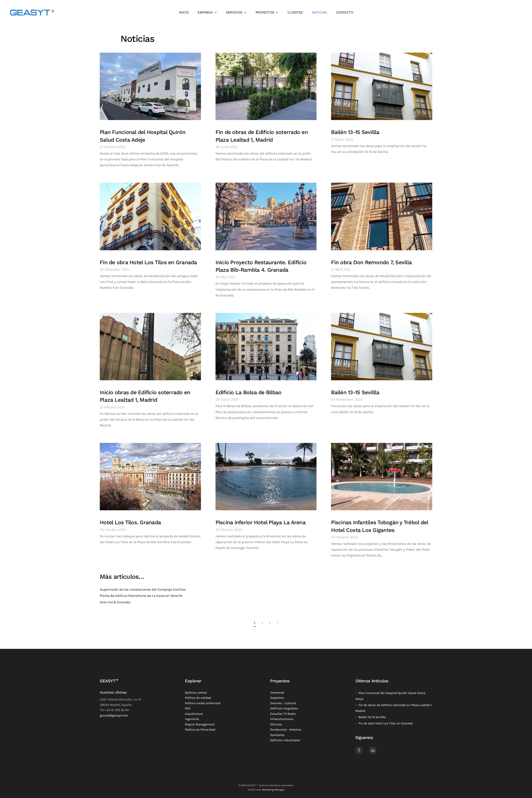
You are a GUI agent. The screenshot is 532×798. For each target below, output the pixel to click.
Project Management (200, 724)
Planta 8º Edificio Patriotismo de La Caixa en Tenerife (141, 596)
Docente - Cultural (283, 703)
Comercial (277, 692)
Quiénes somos (196, 692)
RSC (188, 708)
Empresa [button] (205, 12)
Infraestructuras (281, 719)
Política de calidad (198, 698)
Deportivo (277, 698)
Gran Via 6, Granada (115, 602)
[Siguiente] (277, 623)
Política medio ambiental (202, 703)
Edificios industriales (285, 740)
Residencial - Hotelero (285, 729)
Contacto (344, 12)
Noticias (319, 12)
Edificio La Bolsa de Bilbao (249, 392)
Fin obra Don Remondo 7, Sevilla (371, 262)
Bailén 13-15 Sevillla (355, 132)
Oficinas (276, 724)
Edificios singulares (284, 708)
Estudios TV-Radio (283, 714)
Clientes (295, 12)
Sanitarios (277, 735)
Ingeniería (192, 719)
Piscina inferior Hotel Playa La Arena (260, 522)
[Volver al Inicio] (32, 12)
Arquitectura (194, 714)
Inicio (183, 12)
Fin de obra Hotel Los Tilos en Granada (148, 262)
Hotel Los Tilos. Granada (130, 522)
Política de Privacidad (200, 729)
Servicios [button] (234, 12)
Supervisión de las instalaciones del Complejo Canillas (143, 589)
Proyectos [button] (265, 12)
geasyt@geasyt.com (114, 715)
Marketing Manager (273, 789)
